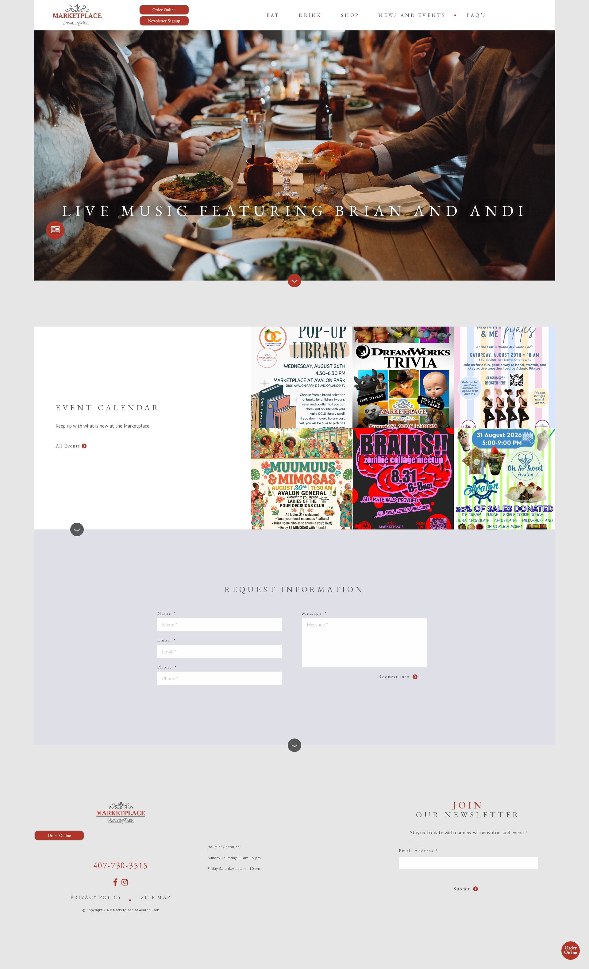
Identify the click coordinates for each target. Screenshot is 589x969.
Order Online (570, 949)
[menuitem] (273, 15)
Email (166, 640)
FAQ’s (477, 15)
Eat (273, 15)
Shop (350, 15)
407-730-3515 (120, 865)
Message (314, 613)
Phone (167, 667)
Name (166, 613)
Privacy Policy (96, 897)
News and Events (412, 15)
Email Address (418, 850)
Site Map (156, 897)
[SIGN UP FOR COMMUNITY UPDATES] (55, 230)
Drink (310, 15)
